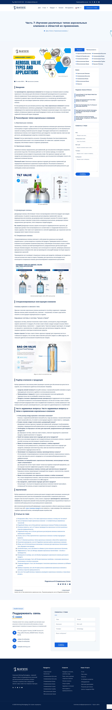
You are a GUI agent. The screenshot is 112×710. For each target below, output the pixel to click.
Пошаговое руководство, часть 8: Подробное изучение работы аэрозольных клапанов (42, 542)
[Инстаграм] (96, 2)
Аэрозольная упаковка (60, 31)
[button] (58, 584)
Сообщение (78, 156)
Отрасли (65, 667)
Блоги (51, 31)
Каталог (61, 7)
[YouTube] (98, 2)
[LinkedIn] (90, 2)
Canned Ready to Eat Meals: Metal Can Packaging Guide (86, 95)
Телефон (78, 150)
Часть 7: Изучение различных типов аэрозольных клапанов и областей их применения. (42, 540)
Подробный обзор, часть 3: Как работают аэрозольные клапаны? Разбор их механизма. (42, 525)
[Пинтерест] (94, 2)
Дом (39, 7)
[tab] (79, 49)
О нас (44, 7)
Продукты (46, 667)
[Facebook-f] (92, 2)
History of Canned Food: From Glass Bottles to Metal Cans (85, 100)
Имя (77, 132)
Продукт (52, 7)
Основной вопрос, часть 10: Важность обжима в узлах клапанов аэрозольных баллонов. (43, 548)
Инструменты (69, 7)
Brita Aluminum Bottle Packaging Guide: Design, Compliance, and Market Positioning (86, 118)
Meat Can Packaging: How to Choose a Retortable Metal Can (86, 105)
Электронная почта (80, 138)
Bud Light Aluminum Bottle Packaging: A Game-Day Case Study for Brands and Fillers (86, 111)
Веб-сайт (78, 144)
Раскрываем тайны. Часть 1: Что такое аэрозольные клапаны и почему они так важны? (42, 518)
